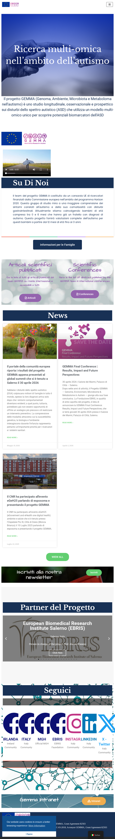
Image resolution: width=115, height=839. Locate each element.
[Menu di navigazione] (109, 4)
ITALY (26, 739)
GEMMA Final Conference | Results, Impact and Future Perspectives (80, 370)
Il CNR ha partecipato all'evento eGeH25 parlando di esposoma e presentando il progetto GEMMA (28, 501)
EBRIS (57, 739)
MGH (42, 739)
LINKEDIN (89, 739)
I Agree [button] (29, 834)
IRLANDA (10, 739)
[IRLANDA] (14, 723)
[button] (6, 638)
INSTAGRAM (75, 739)
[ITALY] (29, 723)
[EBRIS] (61, 723)
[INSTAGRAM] (76, 723)
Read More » (12, 438)
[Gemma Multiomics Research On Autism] (10, 4)
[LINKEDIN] (92, 723)
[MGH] (45, 723)
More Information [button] (36, 826)
